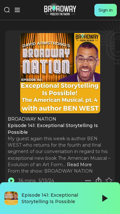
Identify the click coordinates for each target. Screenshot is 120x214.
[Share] (98, 180)
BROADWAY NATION (68, 171)
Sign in (106, 10)
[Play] (104, 198)
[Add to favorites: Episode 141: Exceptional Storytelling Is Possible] (108, 180)
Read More (79, 164)
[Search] (7, 9)
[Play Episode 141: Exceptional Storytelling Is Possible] (11, 180)
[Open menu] (17, 9)
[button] (88, 180)
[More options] (88, 180)
